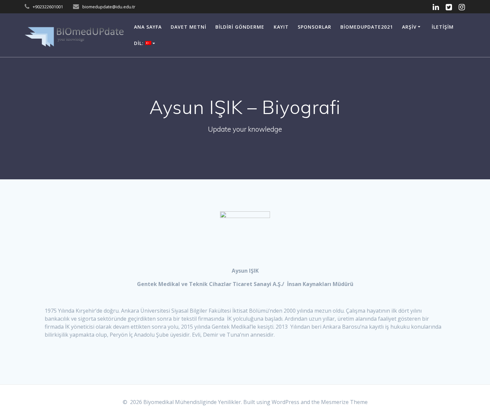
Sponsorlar (314, 27)
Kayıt (281, 27)
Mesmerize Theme (344, 402)
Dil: (139, 43)
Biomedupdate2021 (366, 27)
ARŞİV (409, 27)
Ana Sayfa (148, 27)
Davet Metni (188, 27)
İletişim (443, 27)
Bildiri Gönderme (239, 27)
